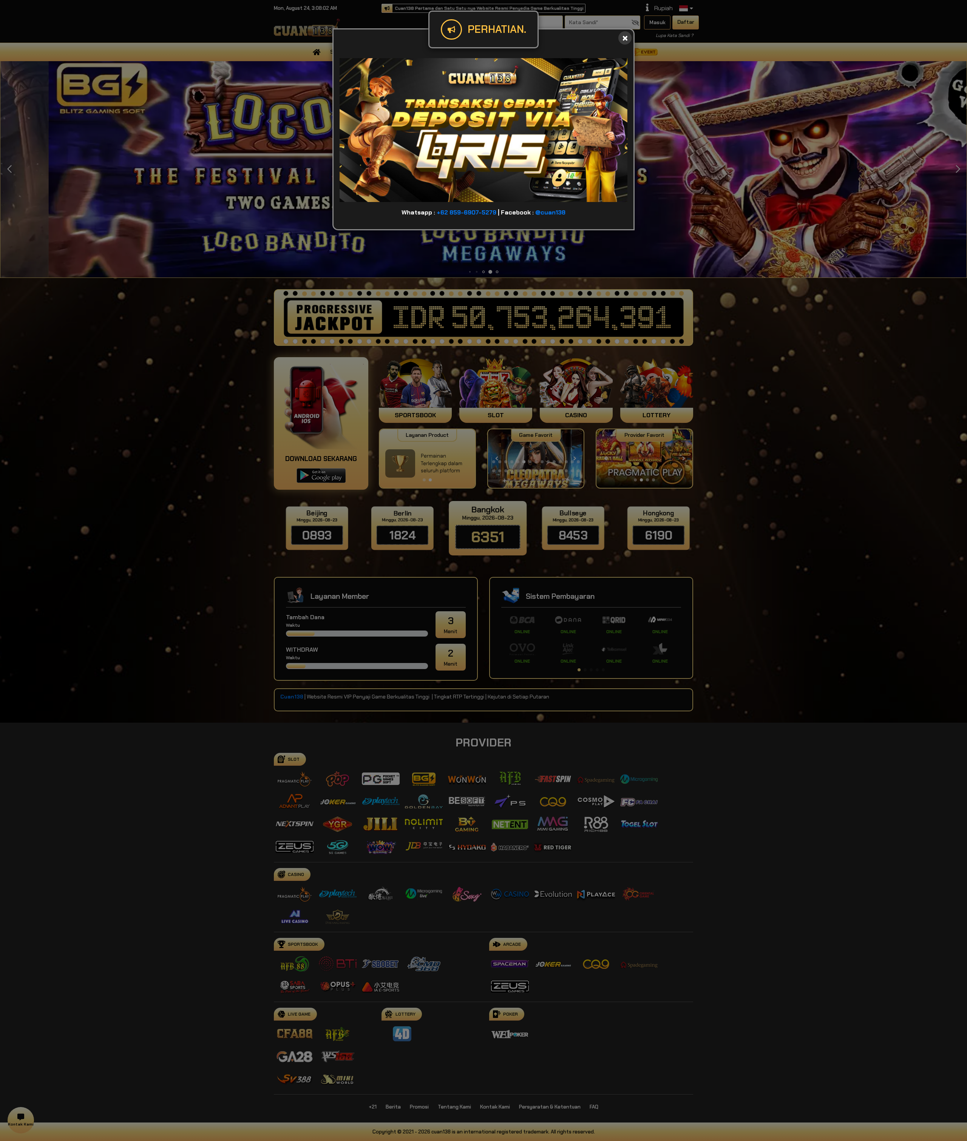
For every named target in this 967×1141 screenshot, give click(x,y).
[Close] (625, 38)
